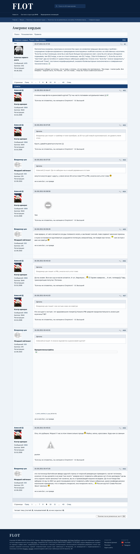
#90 (124, 469)
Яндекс (25, 548)
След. (69, 82)
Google (31, 548)
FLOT (23, 6)
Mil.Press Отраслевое (60, 540)
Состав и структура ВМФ (29, 14)
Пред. (27, 82)
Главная (14, 20)
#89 (124, 428)
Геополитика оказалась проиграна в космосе (53, 49)
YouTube (127, 542)
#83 (124, 160)
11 (55, 82)
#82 (124, 125)
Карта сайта (108, 547)
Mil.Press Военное (47, 540)
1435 (25, 63)
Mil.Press (34, 542)
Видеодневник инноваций (49, 14)
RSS (124, 40)
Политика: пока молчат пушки (36, 20)
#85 (124, 229)
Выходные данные (110, 542)
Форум (22, 20)
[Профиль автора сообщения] (18, 54)
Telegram (127, 545)
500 (25, 174)
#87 (124, 296)
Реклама (107, 545)
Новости (15, 14)
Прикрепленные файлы (44, 350)
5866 (26, 107)
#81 (124, 90)
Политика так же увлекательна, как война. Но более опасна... (67, 20)
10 (50, 82)
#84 (124, 191)
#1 (125, 44)
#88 (124, 330)
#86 (124, 261)
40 (63, 82)
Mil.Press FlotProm (74, 540)
